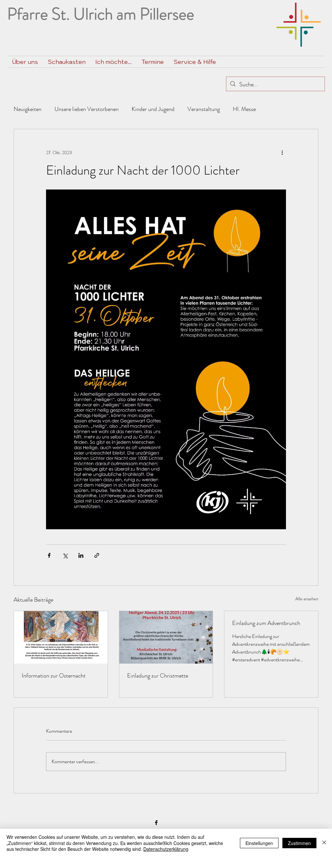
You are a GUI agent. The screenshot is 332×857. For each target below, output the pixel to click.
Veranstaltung (203, 109)
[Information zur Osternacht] (61, 637)
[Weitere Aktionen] (282, 152)
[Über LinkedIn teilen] (81, 555)
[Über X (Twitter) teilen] (65, 555)
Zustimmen (299, 843)
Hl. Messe (244, 109)
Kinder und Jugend (153, 109)
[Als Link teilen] (97, 555)
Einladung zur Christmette (157, 675)
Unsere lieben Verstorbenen (86, 109)
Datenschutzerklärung (165, 849)
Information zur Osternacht (54, 675)
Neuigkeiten (28, 109)
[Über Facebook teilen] (49, 555)
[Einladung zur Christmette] (166, 637)
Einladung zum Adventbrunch (266, 623)
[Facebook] (156, 822)
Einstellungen (259, 843)
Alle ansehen (306, 598)
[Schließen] (324, 843)
